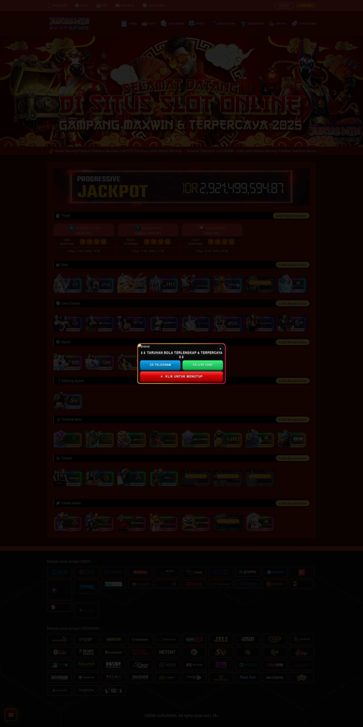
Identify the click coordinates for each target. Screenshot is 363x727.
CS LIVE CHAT (203, 365)
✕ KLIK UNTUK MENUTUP (181, 376)
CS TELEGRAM (160, 365)
